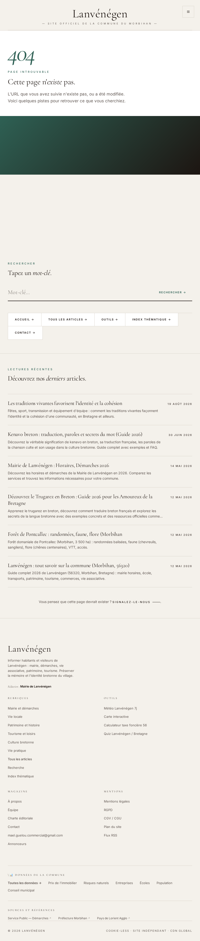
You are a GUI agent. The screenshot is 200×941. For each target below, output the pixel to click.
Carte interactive (116, 717)
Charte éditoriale (20, 818)
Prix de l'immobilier (62, 883)
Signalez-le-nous (131, 602)
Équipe (13, 810)
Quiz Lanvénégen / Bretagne (126, 734)
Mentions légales (117, 801)
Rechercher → (172, 292)
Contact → (25, 332)
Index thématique (21, 776)
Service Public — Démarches (29, 918)
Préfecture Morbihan (74, 918)
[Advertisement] (100, 211)
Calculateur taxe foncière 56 (125, 725)
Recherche (16, 768)
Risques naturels (96, 883)
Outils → (109, 319)
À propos (15, 801)
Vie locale (15, 717)
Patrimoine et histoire (24, 725)
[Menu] (188, 12)
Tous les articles (20, 759)
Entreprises (124, 883)
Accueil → (24, 319)
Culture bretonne (21, 742)
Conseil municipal (21, 890)
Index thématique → (151, 319)
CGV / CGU (112, 818)
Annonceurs (17, 844)
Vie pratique (17, 750)
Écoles (145, 883)
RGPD (108, 810)
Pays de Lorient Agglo (113, 918)
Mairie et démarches (23, 708)
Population (164, 883)
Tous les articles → (68, 319)
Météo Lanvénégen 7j (120, 708)
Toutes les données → (24, 883)
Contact (14, 827)
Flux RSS (110, 835)
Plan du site (112, 827)
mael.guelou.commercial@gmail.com (35, 835)
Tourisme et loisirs (21, 734)
